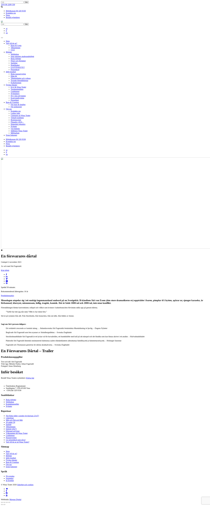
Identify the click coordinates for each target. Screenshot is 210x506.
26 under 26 (10, 422)
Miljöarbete (15, 133)
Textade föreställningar (19, 80)
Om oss (9, 109)
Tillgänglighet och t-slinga (21, 78)
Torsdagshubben (17, 89)
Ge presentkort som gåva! (16, 440)
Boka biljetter (16, 59)
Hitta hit (14, 76)
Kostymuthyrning (17, 98)
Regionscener (16, 120)
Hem (8, 41)
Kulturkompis (16, 83)
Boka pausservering (18, 74)
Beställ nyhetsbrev (13, 17)
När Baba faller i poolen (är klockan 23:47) (22, 416)
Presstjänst (15, 100)
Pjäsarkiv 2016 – (17, 122)
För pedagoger (16, 107)
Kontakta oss (11, 13)
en (7, 33)
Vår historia (15, 129)
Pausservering (11, 438)
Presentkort (15, 70)
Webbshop (15, 54)
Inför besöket (11, 72)
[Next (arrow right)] (4, 504)
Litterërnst (10, 418)
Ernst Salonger (11, 135)
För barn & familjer (18, 105)
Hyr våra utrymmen (18, 96)
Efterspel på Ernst (12, 431)
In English (10, 481)
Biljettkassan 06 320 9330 (16, 11)
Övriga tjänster (11, 85)
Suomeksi (9, 478)
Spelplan (14, 63)
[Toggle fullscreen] (7, 502)
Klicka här (30, 378)
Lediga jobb (15, 113)
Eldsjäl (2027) (11, 429)
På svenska (10, 476)
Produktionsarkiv (7, 296)
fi (6, 31)
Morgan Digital (15, 499)
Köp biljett (5, 270)
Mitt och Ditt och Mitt (14, 420)
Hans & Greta (16, 45)
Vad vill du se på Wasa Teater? (17, 442)
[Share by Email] (7, 281)
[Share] (4, 502)
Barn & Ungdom (12, 102)
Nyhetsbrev (15, 94)
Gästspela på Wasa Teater (20, 115)
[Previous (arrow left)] (2, 504)
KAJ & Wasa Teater (18, 87)
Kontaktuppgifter (12, 404)
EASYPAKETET (18, 67)
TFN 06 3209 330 (8, 5)
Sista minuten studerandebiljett (22, 56)
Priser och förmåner (18, 61)
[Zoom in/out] (9, 502)
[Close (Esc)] (2, 502)
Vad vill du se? (11, 43)
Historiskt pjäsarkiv (18, 124)
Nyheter (14, 126)
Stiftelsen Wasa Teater (19, 131)
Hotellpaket (15, 65)
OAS (13, 50)
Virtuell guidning (17, 118)
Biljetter (9, 52)
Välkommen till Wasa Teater (17, 433)
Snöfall (8, 424)
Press (8, 15)
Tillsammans (15, 48)
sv (7, 28)
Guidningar (15, 91)
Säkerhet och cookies (25, 485)
